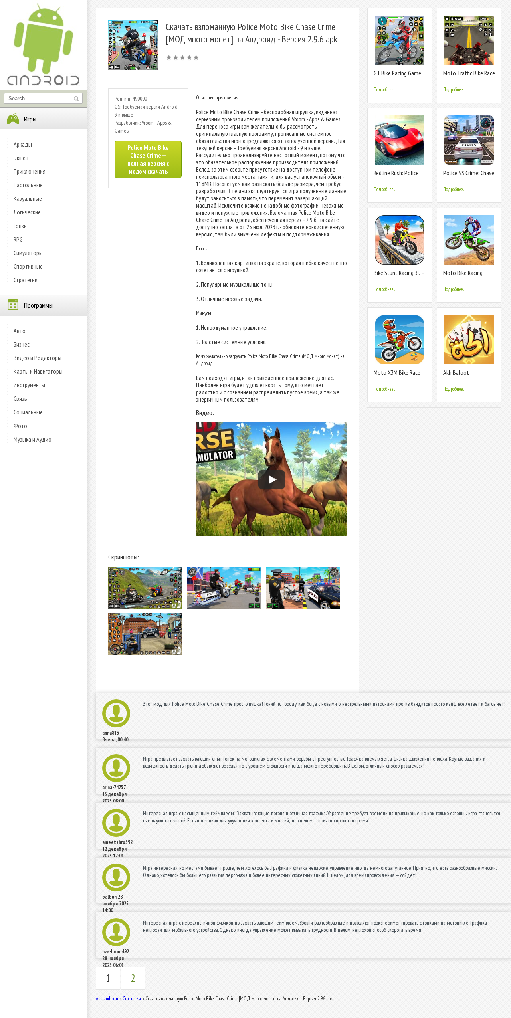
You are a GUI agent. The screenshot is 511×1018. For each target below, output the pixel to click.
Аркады (23, 144)
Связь (20, 398)
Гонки (20, 226)
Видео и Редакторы (37, 358)
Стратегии (26, 280)
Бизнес (22, 344)
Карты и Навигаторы (38, 371)
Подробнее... (384, 89)
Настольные (28, 185)
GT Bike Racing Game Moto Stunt (397, 76)
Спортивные (28, 266)
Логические (27, 212)
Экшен (21, 158)
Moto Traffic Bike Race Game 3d (469, 76)
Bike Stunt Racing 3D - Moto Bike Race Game (399, 276)
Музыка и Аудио (32, 439)
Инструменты (29, 385)
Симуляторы (28, 253)
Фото (20, 426)
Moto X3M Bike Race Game (397, 375)
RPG (18, 239)
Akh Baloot (456, 372)
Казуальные (28, 198)
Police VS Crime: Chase (468, 173)
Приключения (30, 171)
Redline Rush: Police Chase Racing (396, 176)
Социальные (28, 412)
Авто (20, 331)
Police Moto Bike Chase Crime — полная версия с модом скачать (148, 159)
